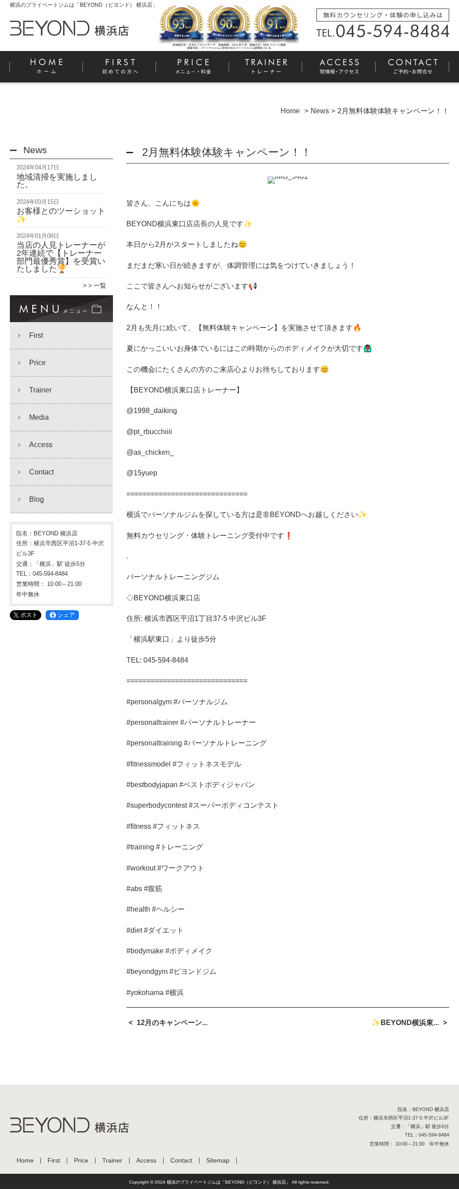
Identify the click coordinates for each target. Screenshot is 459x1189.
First (119, 70)
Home (46, 70)
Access (339, 70)
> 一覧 (97, 285)
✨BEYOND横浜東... (405, 1022)
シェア (66, 615)
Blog (36, 499)
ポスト (29, 615)
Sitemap (218, 1160)
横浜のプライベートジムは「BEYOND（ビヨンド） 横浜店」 (228, 1182)
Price (193, 70)
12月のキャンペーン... (172, 1022)
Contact (412, 70)
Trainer (266, 70)
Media (39, 417)
